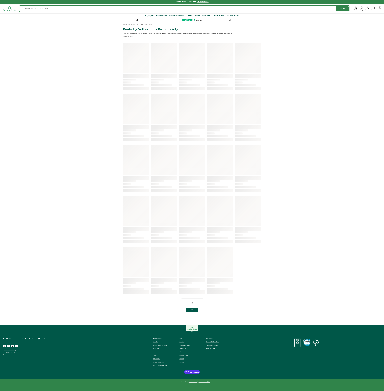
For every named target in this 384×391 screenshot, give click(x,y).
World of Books (182, 382)
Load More (192, 310)
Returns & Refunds (185, 345)
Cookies (182, 358)
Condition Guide (184, 355)
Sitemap (182, 362)
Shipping (182, 341)
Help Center (183, 348)
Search (342, 8)
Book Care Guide (210, 348)
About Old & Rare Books (212, 341)
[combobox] (184, 8)
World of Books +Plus (158, 362)
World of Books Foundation (160, 345)
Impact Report (156, 358)
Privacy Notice (193, 382)
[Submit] (22, 8)
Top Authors (156, 348)
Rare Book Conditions (212, 345)
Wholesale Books (157, 352)
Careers (155, 355)
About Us (155, 341)
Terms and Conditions (204, 382)
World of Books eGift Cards (160, 365)
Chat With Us (183, 352)
